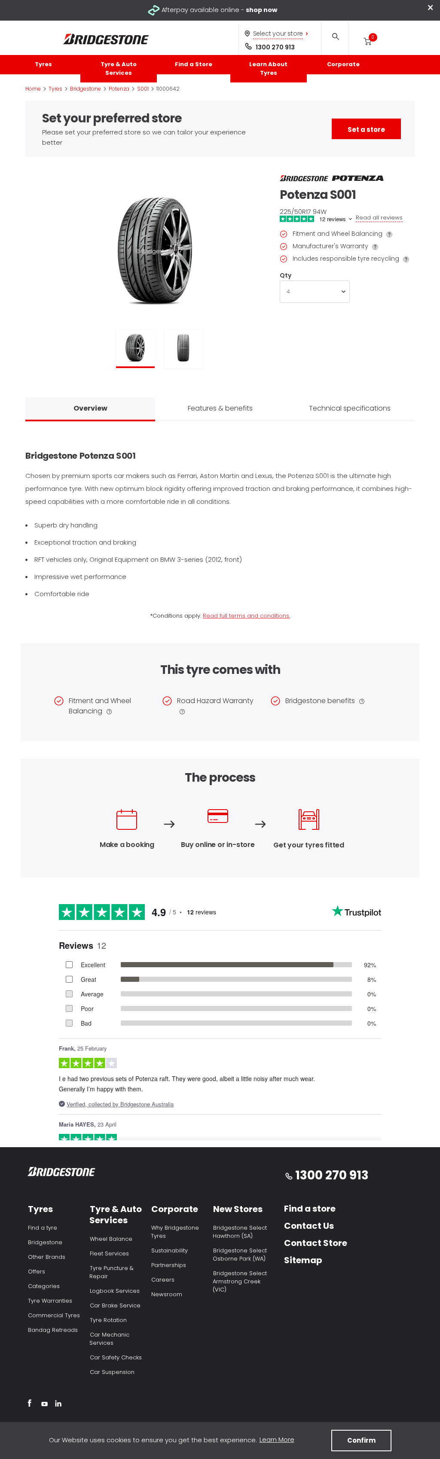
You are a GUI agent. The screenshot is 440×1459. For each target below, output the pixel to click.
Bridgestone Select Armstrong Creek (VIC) (240, 1281)
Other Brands (46, 1257)
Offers (36, 1271)
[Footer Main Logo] (62, 1173)
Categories (44, 1286)
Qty (285, 275)
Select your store (278, 33)
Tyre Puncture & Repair (111, 1272)
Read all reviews (379, 217)
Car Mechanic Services (109, 1339)
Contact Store (315, 1243)
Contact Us (309, 1226)
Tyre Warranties (50, 1301)
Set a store (366, 129)
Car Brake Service (115, 1305)
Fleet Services (109, 1253)
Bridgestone (45, 1242)
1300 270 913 (275, 47)
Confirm (361, 1440)
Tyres (43, 64)
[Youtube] (44, 1404)
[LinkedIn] (58, 1404)
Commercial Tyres (54, 1315)
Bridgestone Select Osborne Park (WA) (240, 1254)
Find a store (310, 1209)
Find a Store (193, 64)
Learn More (277, 1439)
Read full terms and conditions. (246, 616)
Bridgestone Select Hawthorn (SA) (240, 1232)
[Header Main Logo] (106, 39)
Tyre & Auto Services (119, 68)
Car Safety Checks (116, 1357)
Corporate (343, 64)
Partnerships (168, 1265)
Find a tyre (42, 1228)
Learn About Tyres (268, 68)
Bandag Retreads (53, 1330)
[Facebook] (29, 1404)
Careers (162, 1280)
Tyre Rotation (108, 1320)
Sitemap (303, 1260)
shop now (261, 10)
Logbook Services (115, 1291)
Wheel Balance (111, 1239)
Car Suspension (112, 1372)
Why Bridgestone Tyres (175, 1232)
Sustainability (169, 1250)
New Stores (238, 1209)
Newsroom (166, 1294)
